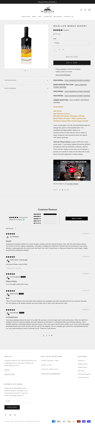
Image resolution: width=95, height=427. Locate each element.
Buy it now (71, 63)
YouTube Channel (72, 184)
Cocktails (48, 16)
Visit (40, 16)
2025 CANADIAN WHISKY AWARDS (77, 91)
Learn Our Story (9, 374)
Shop (34, 16)
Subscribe (12, 407)
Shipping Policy (83, 364)
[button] (58, 30)
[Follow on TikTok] (15, 415)
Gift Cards (81, 371)
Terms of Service (83, 377)
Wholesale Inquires (84, 374)
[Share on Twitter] (62, 190)
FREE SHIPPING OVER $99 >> (47, 2)
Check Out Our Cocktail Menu (50, 374)
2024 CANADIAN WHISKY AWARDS (77, 96)
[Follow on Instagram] (10, 415)
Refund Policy (82, 367)
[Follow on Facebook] (5, 415)
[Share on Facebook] (60, 190)
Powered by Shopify (32, 421)
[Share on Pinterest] (65, 190)
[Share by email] (67, 190)
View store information (62, 75)
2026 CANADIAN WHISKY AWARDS (77, 80)
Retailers (58, 16)
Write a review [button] (77, 219)
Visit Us (7, 370)
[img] (10, 234)
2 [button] (46, 335)
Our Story (26, 16)
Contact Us (68, 16)
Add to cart (72, 57)
